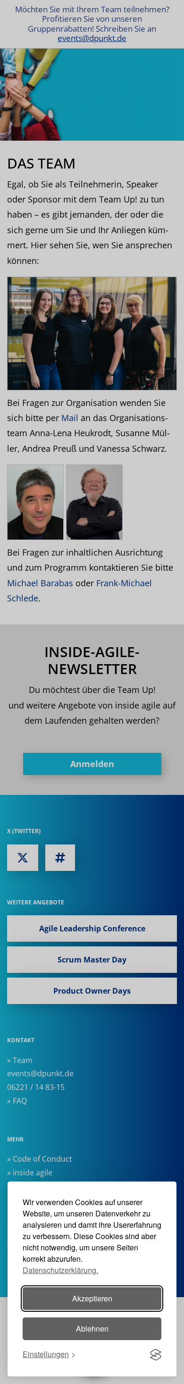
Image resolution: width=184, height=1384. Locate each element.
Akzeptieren (92, 1298)
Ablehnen (92, 1328)
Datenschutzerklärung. (60, 1270)
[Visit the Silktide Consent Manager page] (155, 1354)
